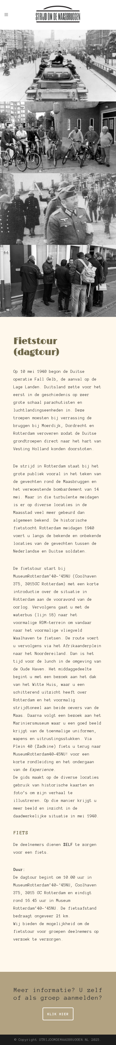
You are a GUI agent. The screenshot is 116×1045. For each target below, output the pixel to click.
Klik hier (58, 1014)
